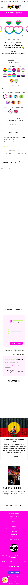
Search (14, 537)
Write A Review (16, 343)
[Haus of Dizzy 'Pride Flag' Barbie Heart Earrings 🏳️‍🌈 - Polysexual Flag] (4, 272)
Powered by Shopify (14, 583)
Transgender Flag (9, 70)
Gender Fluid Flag (18, 75)
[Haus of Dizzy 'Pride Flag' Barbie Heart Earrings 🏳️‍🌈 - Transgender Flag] (4, 247)
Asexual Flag (5, 75)
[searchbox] (8, 350)
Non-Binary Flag (23, 75)
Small (10, 62)
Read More (14, 456)
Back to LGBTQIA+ (15, 505)
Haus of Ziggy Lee (14, 539)
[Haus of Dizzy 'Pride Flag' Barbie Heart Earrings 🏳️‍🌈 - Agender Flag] (4, 289)
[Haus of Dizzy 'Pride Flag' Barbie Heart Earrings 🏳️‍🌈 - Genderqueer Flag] (4, 259)
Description (14, 150)
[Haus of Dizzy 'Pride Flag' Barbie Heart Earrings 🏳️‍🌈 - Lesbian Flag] (4, 255)
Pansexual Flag (9, 75)
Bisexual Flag (14, 70)
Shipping (11, 53)
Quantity (14, 124)
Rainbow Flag (5, 70)
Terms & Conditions (14, 513)
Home (6, 42)
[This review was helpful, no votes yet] (18, 372)
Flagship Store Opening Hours (14, 529)
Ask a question (14, 157)
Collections (12, 42)
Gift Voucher (14, 531)
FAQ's (14, 526)
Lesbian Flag (18, 70)
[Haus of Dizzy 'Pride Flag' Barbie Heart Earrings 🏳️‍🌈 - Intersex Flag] (4, 285)
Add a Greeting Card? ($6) (14, 92)
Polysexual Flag (14, 75)
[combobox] (19, 354)
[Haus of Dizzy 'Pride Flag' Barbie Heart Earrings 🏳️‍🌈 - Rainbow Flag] (4, 242)
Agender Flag (16, 81)
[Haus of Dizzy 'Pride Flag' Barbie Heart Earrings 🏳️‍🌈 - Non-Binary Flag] (4, 280)
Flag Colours (14, 66)
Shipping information (14, 153)
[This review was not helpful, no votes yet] (21, 372)
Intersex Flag (12, 81)
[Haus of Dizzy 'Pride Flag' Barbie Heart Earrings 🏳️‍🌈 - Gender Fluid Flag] (4, 276)
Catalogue (14, 534)
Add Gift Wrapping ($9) (13, 107)
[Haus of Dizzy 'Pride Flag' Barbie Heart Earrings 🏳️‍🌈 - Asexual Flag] (4, 264)
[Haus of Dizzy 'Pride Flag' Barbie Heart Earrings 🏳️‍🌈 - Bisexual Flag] (4, 251)
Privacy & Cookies (14, 516)
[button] (5, 580)
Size (14, 59)
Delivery (14, 521)
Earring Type (14, 85)
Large (17, 62)
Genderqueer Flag (23, 70)
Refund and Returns (14, 518)
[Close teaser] (8, 576)
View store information (9, 141)
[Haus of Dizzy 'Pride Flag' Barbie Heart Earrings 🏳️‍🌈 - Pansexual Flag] (4, 268)
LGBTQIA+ (19, 42)
